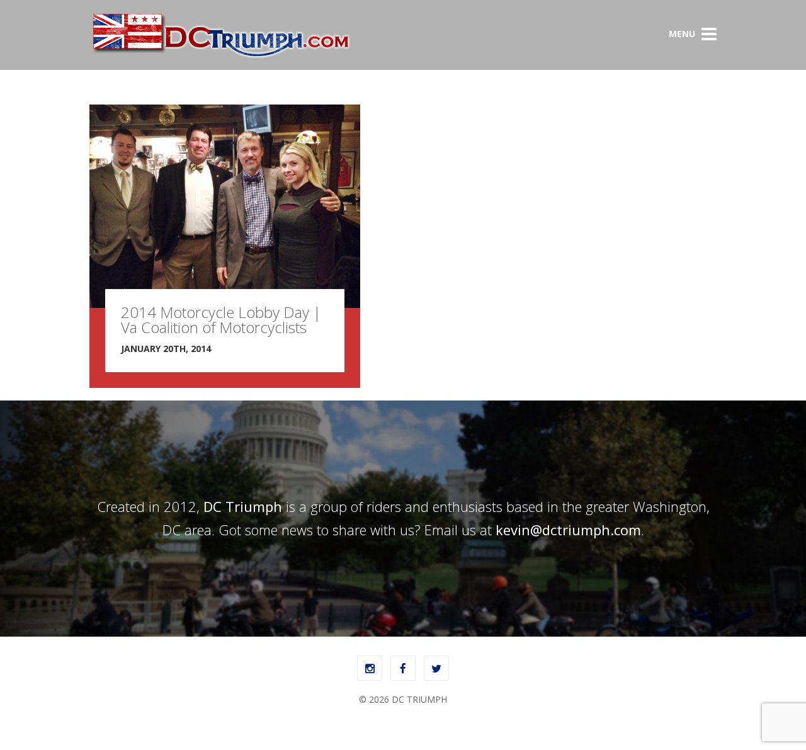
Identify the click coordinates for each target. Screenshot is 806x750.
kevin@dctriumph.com (568, 529)
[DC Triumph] (220, 56)
